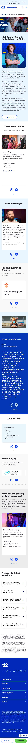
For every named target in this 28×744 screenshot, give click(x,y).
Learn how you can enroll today (17, 2)
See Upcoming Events (9, 171)
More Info (7, 741)
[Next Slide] (16, 189)
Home (3, 14)
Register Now (9, 117)
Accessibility (15, 731)
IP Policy (20, 731)
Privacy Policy (10, 729)
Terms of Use (4, 729)
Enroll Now (20, 741)
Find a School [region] (12, 7)
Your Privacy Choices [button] (18, 729)
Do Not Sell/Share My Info (7, 731)
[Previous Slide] (11, 189)
